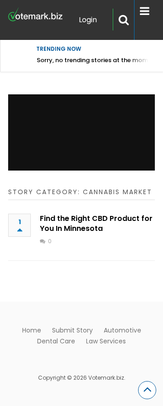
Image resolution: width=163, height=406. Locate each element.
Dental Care (56, 341)
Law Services (106, 341)
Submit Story (72, 330)
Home (31, 330)
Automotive (122, 330)
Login (88, 20)
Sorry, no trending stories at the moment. (98, 60)
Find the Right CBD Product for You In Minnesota (96, 223)
